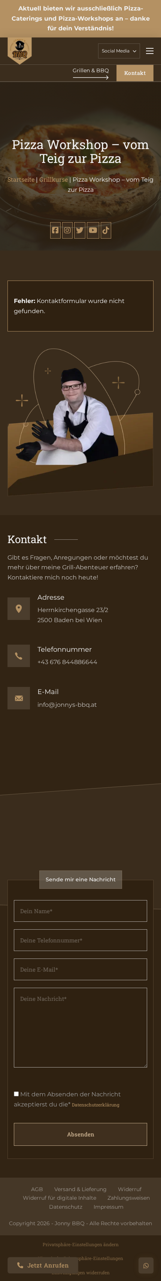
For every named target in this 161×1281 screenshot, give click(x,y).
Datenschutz (65, 1206)
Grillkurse (53, 179)
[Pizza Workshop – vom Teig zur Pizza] (55, 230)
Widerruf (130, 1189)
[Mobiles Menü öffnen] (150, 51)
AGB (37, 1189)
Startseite (20, 179)
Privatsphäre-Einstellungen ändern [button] (81, 1244)
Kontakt (135, 72)
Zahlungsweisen (128, 1197)
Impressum (109, 1206)
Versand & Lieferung (80, 1189)
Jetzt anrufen (48, 1265)
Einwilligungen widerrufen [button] (81, 1272)
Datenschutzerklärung (95, 1105)
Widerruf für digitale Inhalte (59, 1197)
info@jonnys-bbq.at (67, 704)
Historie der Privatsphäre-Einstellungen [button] (80, 1258)
